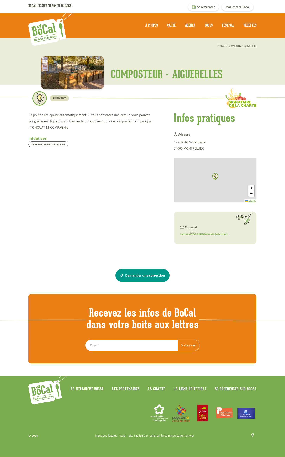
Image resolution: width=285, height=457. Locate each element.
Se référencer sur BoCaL (235, 388)
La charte (156, 388)
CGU (123, 435)
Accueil (222, 45)
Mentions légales (106, 435)
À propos (151, 25)
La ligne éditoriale (190, 388)
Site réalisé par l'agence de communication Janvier (161, 435)
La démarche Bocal (87, 388)
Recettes (250, 25)
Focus (209, 25)
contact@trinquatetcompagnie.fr (204, 233)
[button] (215, 176)
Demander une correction (145, 275)
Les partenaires (125, 388)
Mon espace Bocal (238, 7)
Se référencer (206, 7)
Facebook (253, 435)
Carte (171, 25)
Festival (228, 25)
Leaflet (252, 200)
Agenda (190, 25)
